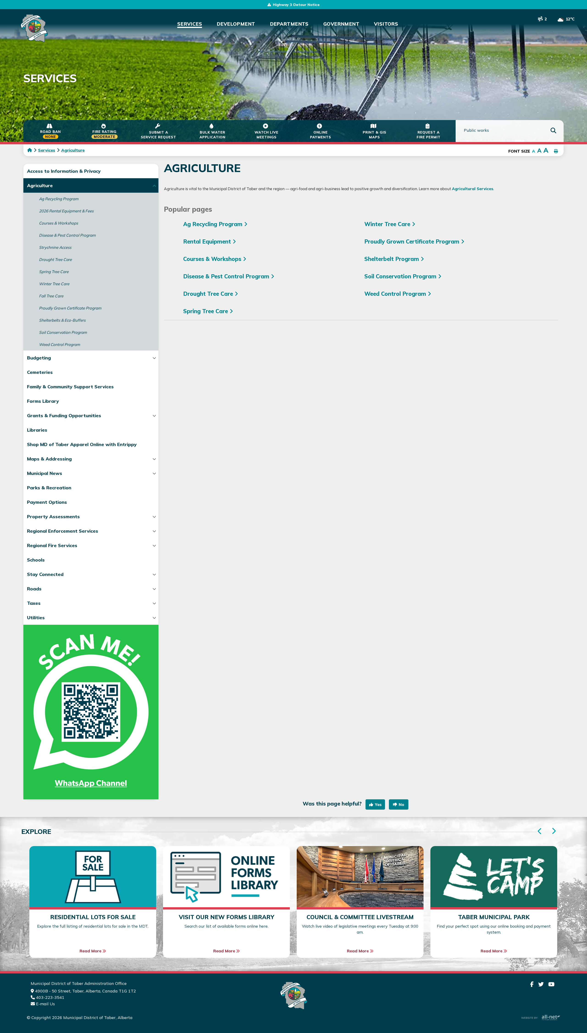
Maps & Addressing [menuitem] (49, 459)
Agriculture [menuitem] (40, 185)
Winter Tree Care (388, 224)
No (401, 804)
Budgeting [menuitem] (39, 358)
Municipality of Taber (33, 28)
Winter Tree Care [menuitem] (54, 283)
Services (46, 150)
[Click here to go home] (32, 150)
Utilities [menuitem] (36, 617)
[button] (154, 186)
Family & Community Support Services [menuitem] (70, 386)
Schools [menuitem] (36, 560)
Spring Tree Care (206, 311)
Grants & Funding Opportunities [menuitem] (64, 415)
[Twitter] (541, 984)
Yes (378, 804)
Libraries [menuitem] (37, 430)
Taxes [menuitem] (34, 603)
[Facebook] (532, 984)
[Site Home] (293, 996)
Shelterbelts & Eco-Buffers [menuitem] (62, 320)
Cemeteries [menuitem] (40, 372)
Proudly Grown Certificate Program (412, 241)
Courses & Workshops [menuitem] (58, 223)
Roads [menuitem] (34, 589)
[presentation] (553, 831)
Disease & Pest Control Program (227, 276)
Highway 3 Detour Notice (296, 4)
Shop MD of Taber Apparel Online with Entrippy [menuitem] (82, 444)
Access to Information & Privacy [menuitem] (64, 171)
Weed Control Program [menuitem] (59, 344)
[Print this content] (556, 151)
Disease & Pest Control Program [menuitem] (67, 235)
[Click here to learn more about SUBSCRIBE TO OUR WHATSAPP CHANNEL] (90, 712)
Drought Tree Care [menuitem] (55, 259)
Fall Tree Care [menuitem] (51, 295)
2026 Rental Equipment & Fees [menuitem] (66, 210)
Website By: (529, 1017)
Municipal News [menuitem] (44, 473)
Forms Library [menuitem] (43, 401)
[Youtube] (551, 984)
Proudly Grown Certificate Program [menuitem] (70, 308)
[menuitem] (189, 23)
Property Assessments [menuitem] (53, 516)
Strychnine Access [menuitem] (55, 247)
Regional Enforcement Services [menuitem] (62, 531)
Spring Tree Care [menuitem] (54, 271)
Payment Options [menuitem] (47, 502)
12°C (570, 18)
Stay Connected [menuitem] (45, 574)
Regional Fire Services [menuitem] (52, 545)
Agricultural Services (472, 188)
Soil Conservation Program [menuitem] (63, 332)
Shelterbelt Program (392, 258)
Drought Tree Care (209, 293)
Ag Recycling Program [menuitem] (58, 198)
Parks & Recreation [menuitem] (49, 487)
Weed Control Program (396, 293)
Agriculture (73, 150)
